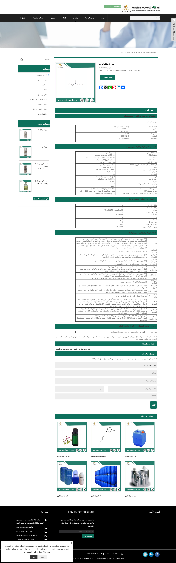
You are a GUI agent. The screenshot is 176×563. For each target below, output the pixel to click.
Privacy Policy (92, 554)
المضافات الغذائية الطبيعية (37, 99)
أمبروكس (45, 147)
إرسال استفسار (38, 18)
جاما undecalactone (98, 456)
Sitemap (115, 554)
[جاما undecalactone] (106, 437)
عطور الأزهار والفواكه (39, 109)
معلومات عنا (89, 18)
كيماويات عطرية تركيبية (128, 52)
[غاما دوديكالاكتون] (140, 476)
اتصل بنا (22, 18)
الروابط (121, 554)
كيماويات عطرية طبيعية (64, 349)
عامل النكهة (42, 104)
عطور (45, 85)
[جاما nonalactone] (72, 437)
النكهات (44, 90)
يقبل (33, 557)
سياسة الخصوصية (31, 552)
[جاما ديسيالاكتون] (140, 437)
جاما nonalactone (64, 456)
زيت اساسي (42, 80)
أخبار (64, 18)
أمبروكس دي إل (43, 129)
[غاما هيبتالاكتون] (106, 476)
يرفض (42, 557)
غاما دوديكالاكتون (130, 496)
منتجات (75, 18)
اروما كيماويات (141, 52)
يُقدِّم (153, 405)
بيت (102, 18)
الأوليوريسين (42, 94)
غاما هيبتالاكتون (96, 496)
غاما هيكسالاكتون (62, 496)
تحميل (53, 18)
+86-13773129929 (22, 531)
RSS (107, 554)
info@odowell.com (22, 535)
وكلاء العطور (42, 114)
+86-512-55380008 (22, 527)
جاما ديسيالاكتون (130, 456)
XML (101, 554)
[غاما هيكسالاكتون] (72, 476)
